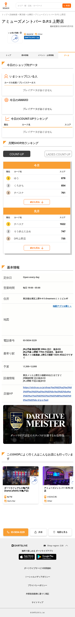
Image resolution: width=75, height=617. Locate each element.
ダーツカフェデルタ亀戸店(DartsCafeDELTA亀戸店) (16, 489)
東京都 (22, 14)
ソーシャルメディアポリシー (37, 576)
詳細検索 (14, 14)
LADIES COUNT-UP (58, 154)
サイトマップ (37, 602)
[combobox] (40, 6)
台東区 (30, 14)
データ (66, 55)
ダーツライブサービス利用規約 (37, 568)
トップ (5, 14)
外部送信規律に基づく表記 (37, 593)
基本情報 (24, 55)
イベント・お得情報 (46, 55)
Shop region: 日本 (55, 545)
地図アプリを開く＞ (62, 306)
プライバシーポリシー (37, 585)
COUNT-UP (17, 154)
